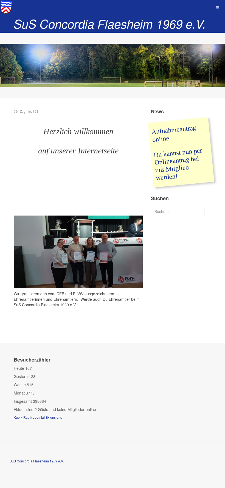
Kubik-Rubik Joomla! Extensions (38, 417)
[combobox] (177, 211)
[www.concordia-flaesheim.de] (6, 7)
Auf (156, 132)
